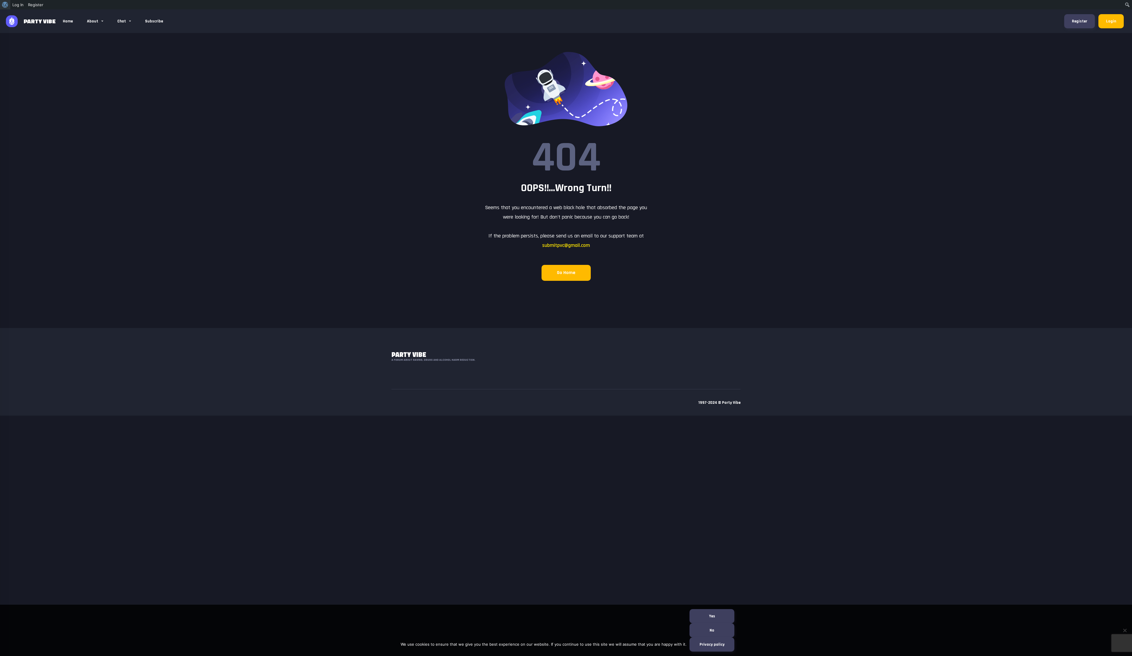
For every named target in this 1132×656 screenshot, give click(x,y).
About (93, 21)
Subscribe (154, 21)
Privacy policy (712, 644)
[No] (1125, 630)
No (712, 630)
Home (68, 21)
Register (1079, 21)
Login (1111, 21)
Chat (122, 21)
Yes (712, 616)
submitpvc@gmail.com (566, 245)
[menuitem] (5, 4)
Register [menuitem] (35, 4)
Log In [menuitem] (18, 4)
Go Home (566, 273)
